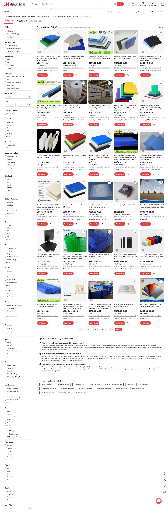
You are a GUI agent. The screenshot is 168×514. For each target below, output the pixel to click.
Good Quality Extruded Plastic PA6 (73, 206)
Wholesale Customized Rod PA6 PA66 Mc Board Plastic (49, 108)
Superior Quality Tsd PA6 (125, 205)
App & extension (140, 12)
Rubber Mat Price (94, 385)
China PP (105, 8)
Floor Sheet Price (81, 393)
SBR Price (130, 385)
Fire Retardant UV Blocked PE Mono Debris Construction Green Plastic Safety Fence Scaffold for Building (75, 257)
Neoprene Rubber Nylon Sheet (57, 8)
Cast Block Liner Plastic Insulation (73, 57)
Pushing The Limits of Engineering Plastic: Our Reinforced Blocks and (99, 157)
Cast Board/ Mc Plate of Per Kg (99, 108)
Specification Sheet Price (48, 389)
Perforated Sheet (70, 8)
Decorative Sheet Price (67, 389)
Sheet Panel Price (143, 385)
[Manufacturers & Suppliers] (14, 4)
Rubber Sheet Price (46, 385)
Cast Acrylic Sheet (90, 8)
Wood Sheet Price (121, 389)
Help (129, 12)
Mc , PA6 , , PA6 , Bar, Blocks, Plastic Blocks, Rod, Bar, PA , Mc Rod (126, 157)
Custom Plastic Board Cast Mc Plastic (47, 305)
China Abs (99, 8)
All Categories (11, 12)
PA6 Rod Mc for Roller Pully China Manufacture (124, 305)
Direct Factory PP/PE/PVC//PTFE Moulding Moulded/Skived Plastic (152, 206)
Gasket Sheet (80, 8)
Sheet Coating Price (64, 393)
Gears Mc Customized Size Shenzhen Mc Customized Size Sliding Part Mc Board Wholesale (100, 306)
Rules (162, 12)
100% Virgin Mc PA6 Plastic (150, 305)
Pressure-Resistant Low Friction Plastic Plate (48, 156)
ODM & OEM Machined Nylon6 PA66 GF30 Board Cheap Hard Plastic (151, 255)
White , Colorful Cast (74, 156)
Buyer (119, 12)
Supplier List (22, 21)
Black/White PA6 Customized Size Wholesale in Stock (74, 108)
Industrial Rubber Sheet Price (113, 385)
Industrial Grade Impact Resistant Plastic (98, 255)
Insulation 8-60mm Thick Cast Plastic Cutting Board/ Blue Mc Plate (151, 157)
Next (117, 329)
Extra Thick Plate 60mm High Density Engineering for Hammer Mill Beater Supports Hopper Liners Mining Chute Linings (48, 207)
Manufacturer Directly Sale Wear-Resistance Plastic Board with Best (151, 108)
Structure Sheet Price (47, 393)
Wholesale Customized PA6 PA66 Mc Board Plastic (150, 58)
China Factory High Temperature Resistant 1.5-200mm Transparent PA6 (48, 58)
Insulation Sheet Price (85, 389)
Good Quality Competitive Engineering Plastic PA (99, 57)
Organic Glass (44, 8)
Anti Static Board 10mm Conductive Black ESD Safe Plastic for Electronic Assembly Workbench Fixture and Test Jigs (73, 306)
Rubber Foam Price (63, 385)
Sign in (162, 5)
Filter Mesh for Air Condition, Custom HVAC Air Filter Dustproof (98, 207)
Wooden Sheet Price (138, 389)
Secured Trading (37, 21)
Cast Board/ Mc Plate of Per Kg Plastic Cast (125, 108)
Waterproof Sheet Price (104, 389)
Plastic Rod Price (79, 385)
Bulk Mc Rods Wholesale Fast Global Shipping (125, 57)
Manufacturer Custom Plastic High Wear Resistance (125, 257)
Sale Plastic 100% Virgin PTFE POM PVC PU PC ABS (49, 255)
